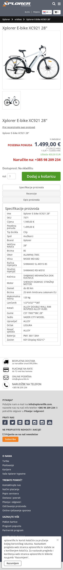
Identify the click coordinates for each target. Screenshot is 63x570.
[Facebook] (5, 422)
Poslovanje (8, 465)
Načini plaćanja (10, 489)
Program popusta (11, 526)
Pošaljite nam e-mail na (15, 404)
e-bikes (18, 19)
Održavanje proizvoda (14, 506)
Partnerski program (12, 530)
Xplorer (6, 19)
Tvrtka (5, 461)
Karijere (6, 469)
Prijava (36, 12)
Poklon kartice (9, 521)
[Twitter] (12, 422)
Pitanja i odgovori (11, 502)
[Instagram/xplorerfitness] (42, 422)
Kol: (4, 176)
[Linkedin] (19, 422)
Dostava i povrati (11, 497)
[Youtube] (49, 422)
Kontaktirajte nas (11, 485)
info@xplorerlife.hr (20, 379)
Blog (27, 12)
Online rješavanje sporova (16, 510)
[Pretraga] (54, 4)
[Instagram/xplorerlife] (34, 422)
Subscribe (10, 439)
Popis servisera (10, 493)
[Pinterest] (27, 422)
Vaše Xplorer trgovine (14, 473)
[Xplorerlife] (17, 5)
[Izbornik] (59, 4)
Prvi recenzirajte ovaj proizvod (18, 127)
